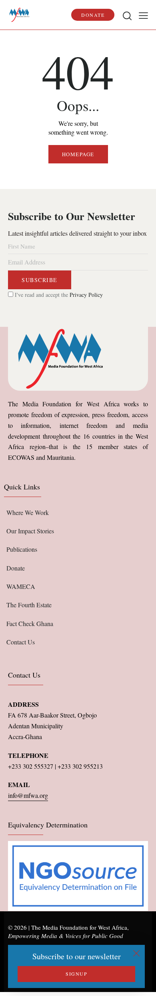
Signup (76, 973)
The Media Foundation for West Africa (79, 927)
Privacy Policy (86, 294)
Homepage (78, 154)
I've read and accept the (58, 294)
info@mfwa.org (28, 795)
